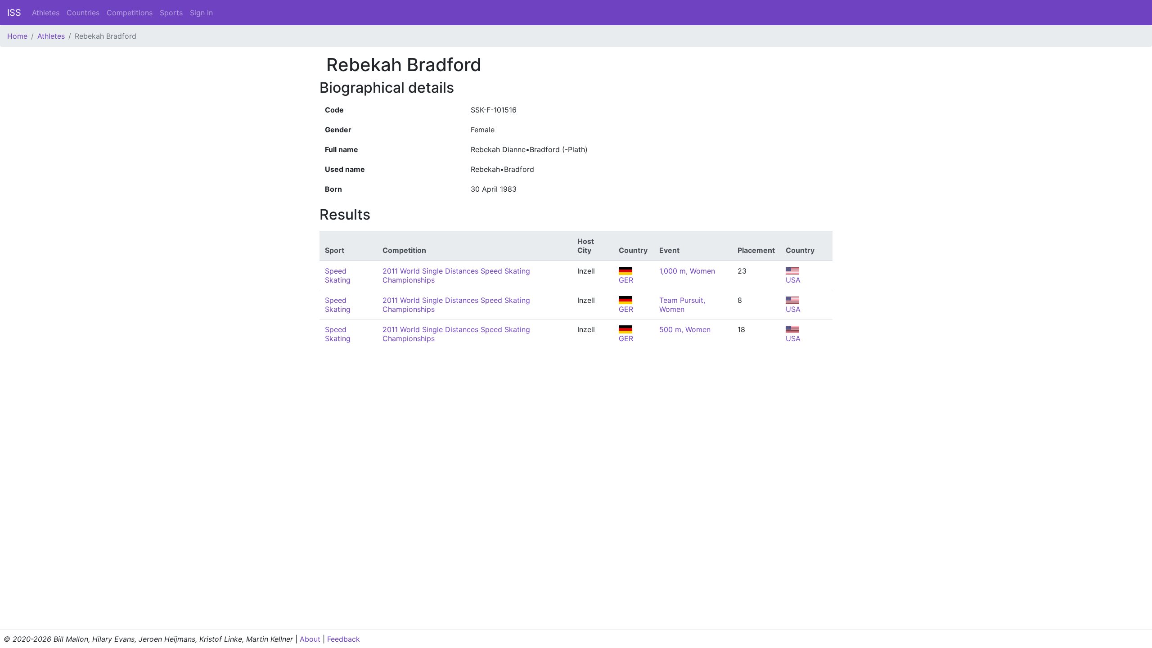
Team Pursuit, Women (682, 305)
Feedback (343, 639)
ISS (14, 12)
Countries (83, 12)
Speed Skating (338, 275)
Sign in (201, 12)
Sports (171, 12)
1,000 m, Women (687, 270)
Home (17, 36)
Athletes (45, 12)
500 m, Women (685, 329)
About (310, 639)
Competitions (130, 12)
